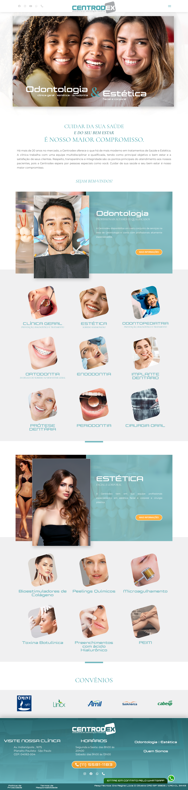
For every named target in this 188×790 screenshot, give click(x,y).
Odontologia (146, 742)
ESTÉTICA (94, 323)
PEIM (145, 642)
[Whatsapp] (36, 6)
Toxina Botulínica (42, 642)
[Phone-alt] (41, 6)
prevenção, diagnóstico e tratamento (42, 327)
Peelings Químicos (94, 591)
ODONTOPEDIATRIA (145, 323)
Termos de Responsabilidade (47, 787)
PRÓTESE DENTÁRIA (42, 427)
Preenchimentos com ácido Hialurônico (94, 646)
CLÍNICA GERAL (42, 323)
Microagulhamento (145, 591)
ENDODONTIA (94, 374)
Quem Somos (156, 751)
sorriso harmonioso (94, 327)
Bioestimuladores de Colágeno (43, 593)
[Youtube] (30, 6)
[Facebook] (19, 6)
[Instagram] (25, 6)
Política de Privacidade (15, 787)
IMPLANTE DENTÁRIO (145, 376)
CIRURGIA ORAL (145, 425)
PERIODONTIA (94, 425)
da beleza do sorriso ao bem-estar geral (42, 377)
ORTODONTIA (43, 374)
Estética (169, 742)
